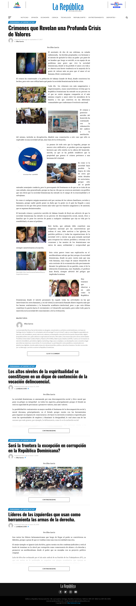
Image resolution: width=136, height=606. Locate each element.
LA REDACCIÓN (21, 388)
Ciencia (55, 17)
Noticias (24, 17)
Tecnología (66, 17)
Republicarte (79, 17)
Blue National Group (74, 603)
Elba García (20, 41)
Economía (45, 17)
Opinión (34, 17)
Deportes (110, 17)
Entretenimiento (96, 17)
